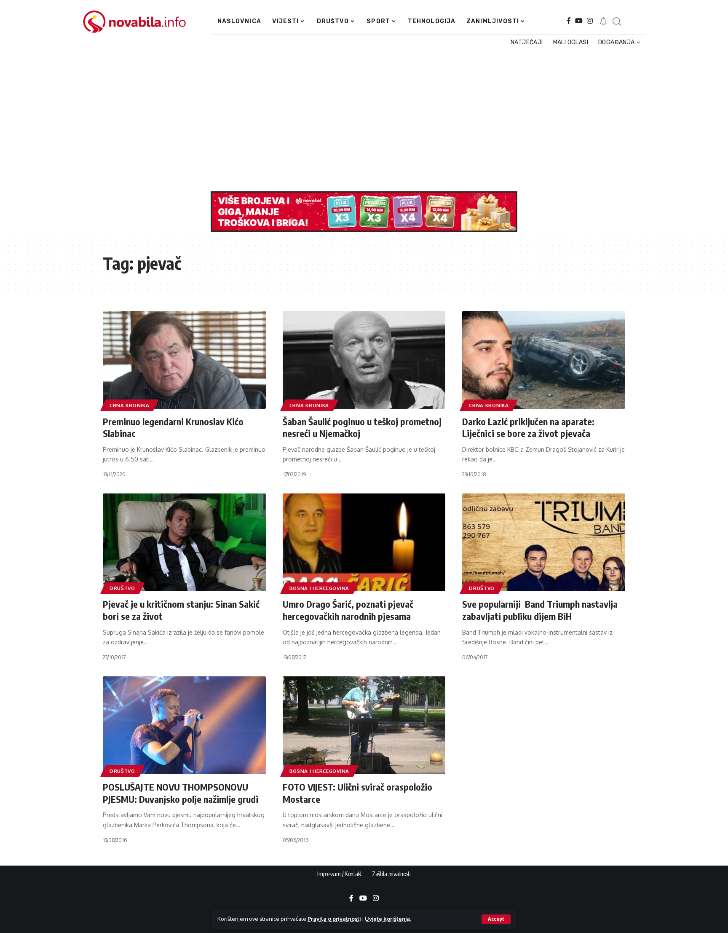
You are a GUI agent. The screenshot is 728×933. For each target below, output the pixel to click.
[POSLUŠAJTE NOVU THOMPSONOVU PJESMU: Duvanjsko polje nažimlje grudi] (184, 725)
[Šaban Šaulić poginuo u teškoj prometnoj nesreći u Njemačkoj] (364, 360)
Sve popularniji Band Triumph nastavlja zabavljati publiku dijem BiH (540, 610)
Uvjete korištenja (387, 918)
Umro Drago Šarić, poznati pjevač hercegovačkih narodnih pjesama (348, 610)
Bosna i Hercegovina (319, 588)
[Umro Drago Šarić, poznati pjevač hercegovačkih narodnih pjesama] (364, 542)
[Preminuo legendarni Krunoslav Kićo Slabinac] (184, 360)
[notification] (603, 21)
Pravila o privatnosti (334, 918)
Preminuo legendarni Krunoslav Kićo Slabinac (173, 428)
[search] (616, 21)
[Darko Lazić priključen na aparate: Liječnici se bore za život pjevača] (543, 360)
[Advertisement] (360, 120)
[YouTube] (579, 21)
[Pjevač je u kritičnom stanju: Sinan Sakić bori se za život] (184, 542)
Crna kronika (129, 405)
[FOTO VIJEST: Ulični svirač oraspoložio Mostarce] (364, 725)
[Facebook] (569, 21)
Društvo (122, 588)
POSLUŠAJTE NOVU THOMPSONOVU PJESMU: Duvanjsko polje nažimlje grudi (180, 793)
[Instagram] (590, 21)
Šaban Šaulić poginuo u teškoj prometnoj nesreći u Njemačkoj (362, 428)
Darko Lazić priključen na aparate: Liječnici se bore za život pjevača (528, 428)
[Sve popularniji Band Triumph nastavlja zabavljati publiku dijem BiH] (543, 542)
